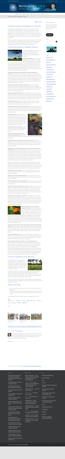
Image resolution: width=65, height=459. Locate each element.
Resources (44, 411)
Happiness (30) (49, 76)
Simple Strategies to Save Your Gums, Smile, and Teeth (14, 427)
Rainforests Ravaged (34, 320)
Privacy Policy (45, 409)
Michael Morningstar (19, 330)
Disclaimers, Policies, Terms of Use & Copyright (49, 385)
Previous (36, 21)
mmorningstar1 (28, 400)
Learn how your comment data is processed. (32, 366)
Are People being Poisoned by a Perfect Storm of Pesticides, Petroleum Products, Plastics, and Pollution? (15, 377)
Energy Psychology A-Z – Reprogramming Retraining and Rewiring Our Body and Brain (14, 419)
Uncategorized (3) (50, 98)
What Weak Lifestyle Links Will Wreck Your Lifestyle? (14, 398)
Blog (43, 380)
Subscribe (49, 34)
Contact (43, 382)
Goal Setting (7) (49, 74)
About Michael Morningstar (47, 375)
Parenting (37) (49, 89)
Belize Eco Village (45, 377)
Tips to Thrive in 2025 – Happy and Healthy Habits (15, 438)
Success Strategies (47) (51, 96)
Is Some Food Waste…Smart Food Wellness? (15, 390)
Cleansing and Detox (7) (51, 64)
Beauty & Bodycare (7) (51, 59)
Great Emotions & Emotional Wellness (48, 389)
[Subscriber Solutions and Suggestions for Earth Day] (13, 317)
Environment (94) (50, 69)
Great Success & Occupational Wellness (48, 397)
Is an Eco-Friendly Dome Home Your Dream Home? (32, 407)
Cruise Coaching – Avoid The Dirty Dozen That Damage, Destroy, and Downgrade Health (15, 408)
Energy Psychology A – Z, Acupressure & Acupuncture (31, 420)
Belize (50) (48, 62)
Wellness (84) (49, 101)
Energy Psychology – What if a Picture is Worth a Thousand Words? (14, 413)
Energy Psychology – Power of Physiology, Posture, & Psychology (15, 423)
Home (43, 404)
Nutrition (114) (49, 86)
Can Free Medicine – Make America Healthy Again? (15, 394)
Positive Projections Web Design (24, 444)
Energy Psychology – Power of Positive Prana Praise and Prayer (14, 431)
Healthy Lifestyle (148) (51, 81)
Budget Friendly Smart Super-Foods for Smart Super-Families (14, 386)
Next (40, 21)
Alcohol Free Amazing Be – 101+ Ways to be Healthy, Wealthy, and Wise (15, 403)
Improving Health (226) (51, 84)
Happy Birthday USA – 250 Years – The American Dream (15, 382)
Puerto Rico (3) (49, 91)
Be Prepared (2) (49, 57)
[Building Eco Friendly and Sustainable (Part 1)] (24, 317)
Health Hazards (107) (50, 79)
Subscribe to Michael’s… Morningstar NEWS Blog (47, 417)
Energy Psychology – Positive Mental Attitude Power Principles (15, 435)
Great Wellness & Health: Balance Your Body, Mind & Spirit (49, 401)
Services (44, 414)
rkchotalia (27, 414)
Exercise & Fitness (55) (51, 72)
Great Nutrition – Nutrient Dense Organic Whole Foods (48, 393)
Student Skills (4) (49, 94)
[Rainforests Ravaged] (36, 317)
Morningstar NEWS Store (47, 406)
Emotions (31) (49, 67)
